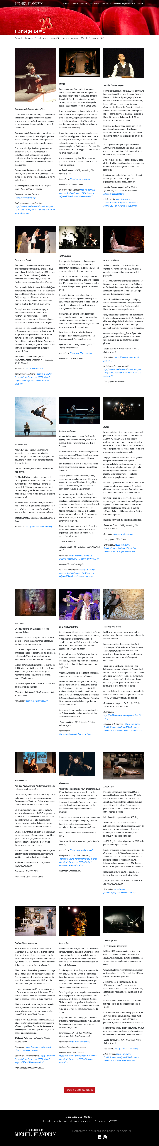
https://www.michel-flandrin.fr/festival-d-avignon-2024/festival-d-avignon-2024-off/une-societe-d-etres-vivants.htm (122, 727)
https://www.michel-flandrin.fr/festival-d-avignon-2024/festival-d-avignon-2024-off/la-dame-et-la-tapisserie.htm (122, 372)
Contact (88, 1117)
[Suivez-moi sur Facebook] (99, 1137)
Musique (84, 3)
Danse (140, 3)
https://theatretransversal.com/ (126, 1048)
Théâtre (74, 3)
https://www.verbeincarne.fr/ (36, 700)
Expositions (95, 3)
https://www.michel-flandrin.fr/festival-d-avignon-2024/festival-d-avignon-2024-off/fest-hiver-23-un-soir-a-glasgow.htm (35, 209)
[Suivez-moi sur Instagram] (105, 1137)
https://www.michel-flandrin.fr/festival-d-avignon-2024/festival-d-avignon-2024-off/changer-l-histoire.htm (121, 548)
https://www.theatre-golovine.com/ (39, 526)
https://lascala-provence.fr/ (80, 179)
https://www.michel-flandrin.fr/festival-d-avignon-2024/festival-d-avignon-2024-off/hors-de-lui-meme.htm (121, 1057)
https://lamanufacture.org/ (25, 197)
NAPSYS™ (112, 1121)
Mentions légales (73, 1117)
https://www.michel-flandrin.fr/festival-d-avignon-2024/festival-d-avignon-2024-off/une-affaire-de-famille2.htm (77, 193)
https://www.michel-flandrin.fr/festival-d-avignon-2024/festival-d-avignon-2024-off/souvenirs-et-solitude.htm (121, 202)
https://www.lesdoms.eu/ (123, 534)
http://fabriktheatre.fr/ (34, 368)
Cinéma (65, 3)
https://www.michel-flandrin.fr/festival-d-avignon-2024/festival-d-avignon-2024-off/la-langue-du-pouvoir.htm (78, 1059)
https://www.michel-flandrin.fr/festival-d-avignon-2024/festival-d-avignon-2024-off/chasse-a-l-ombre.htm (35, 1059)
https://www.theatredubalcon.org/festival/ (75, 734)
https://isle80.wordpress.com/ (81, 850)
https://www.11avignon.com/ (81, 353)
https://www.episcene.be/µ (113, 193)
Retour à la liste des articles (79, 1090)
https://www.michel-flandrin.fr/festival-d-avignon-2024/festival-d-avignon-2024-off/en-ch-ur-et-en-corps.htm (77, 573)
